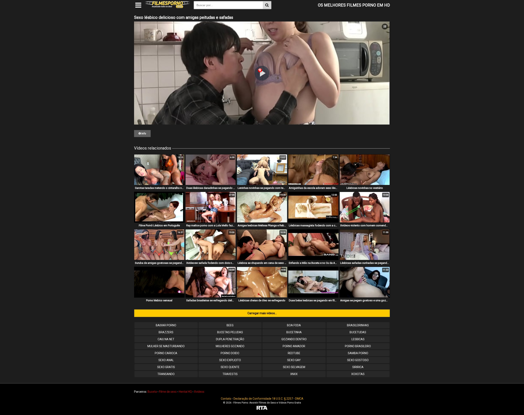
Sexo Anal (166, 360)
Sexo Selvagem (294, 367)
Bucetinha (294, 332)
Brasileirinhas (358, 325)
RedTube (294, 353)
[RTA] (262, 408)
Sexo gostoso (358, 360)
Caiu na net (166, 339)
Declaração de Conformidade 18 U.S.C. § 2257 (263, 398)
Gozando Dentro (294, 339)
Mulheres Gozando (230, 346)
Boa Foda (294, 325)
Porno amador (294, 346)
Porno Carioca (166, 353)
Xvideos (199, 391)
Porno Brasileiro (358, 346)
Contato (226, 398)
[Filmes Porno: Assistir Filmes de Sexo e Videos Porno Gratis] (167, 7)
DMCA (299, 398)
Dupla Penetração (230, 339)
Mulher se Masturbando (166, 346)
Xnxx (294, 374)
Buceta (152, 391)
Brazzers (166, 332)
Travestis (230, 374)
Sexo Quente (230, 367)
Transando (166, 374)
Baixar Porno (166, 325)
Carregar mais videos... (262, 313)
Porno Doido (230, 353)
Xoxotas (358, 374)
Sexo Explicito (230, 360)
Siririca (358, 367)
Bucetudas (358, 332)
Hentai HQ (185, 391)
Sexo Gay (294, 360)
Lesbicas (358, 339)
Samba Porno (358, 353)
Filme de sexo (168, 391)
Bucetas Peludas (230, 332)
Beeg (230, 325)
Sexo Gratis (166, 367)
